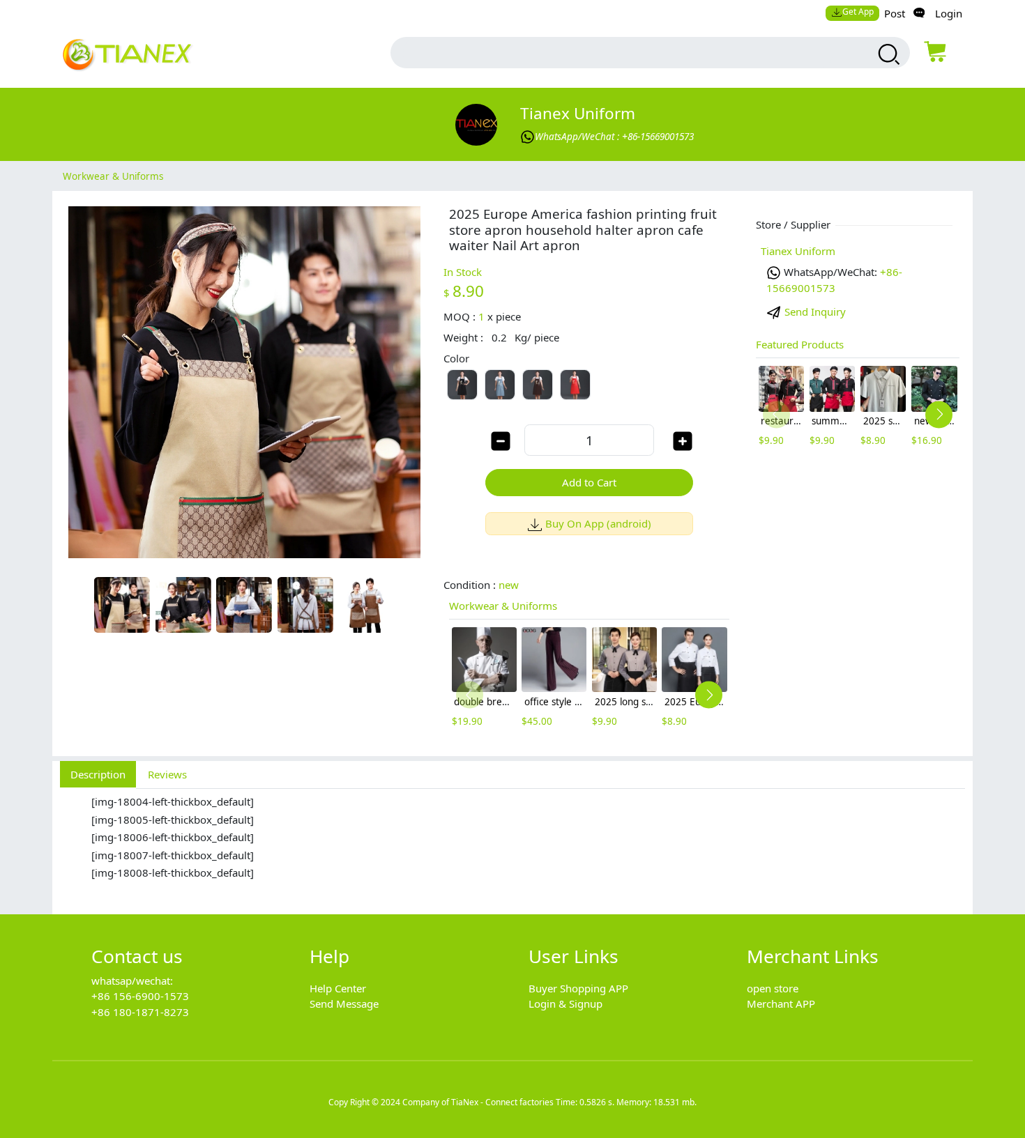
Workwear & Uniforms (113, 175)
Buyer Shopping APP (578, 988)
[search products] (887, 54)
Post (894, 13)
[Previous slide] (469, 695)
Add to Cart (589, 482)
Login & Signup (565, 1003)
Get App (858, 11)
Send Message (344, 1003)
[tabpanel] (512, 844)
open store (772, 988)
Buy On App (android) (598, 523)
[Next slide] (708, 695)
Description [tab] (98, 774)
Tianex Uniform (577, 113)
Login (948, 13)
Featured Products (800, 344)
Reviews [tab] (167, 774)
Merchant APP (781, 1003)
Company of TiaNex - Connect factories (478, 1102)
